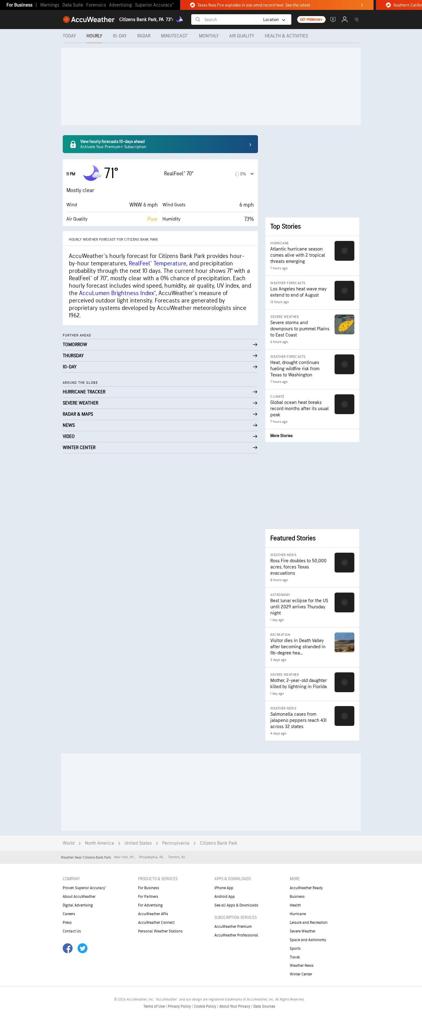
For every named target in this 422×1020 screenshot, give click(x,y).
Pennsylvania (175, 843)
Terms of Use (154, 1006)
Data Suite (72, 5)
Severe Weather (302, 931)
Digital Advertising (78, 905)
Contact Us (72, 931)
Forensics (96, 5)
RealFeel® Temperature (157, 263)
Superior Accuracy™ (154, 5)
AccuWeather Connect (156, 922)
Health (295, 905)
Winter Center (301, 974)
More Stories (281, 435)
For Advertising (150, 905)
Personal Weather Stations (160, 931)
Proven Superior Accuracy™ (84, 887)
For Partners (148, 896)
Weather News (302, 965)
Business (297, 896)
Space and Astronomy (308, 939)
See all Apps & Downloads (236, 905)
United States (138, 843)
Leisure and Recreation (308, 922)
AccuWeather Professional (236, 935)
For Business (19, 5)
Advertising (120, 5)
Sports (295, 948)
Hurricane (298, 913)
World (68, 843)
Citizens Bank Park (218, 843)
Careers (69, 913)
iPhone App (223, 887)
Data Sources (264, 1006)
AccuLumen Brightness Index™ (117, 293)
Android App (224, 896)
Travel (295, 957)
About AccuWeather (79, 896)
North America (99, 843)
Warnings (49, 5)
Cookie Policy (205, 1006)
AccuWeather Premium (233, 926)
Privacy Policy (180, 1006)
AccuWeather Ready (306, 887)
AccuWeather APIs (153, 913)
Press (67, 922)
